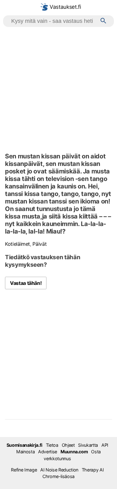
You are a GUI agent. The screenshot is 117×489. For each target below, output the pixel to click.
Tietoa (52, 445)
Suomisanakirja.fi (24, 445)
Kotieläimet (17, 244)
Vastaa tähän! (25, 283)
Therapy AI (93, 469)
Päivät (39, 244)
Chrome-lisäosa (58, 476)
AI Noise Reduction (59, 469)
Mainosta (25, 451)
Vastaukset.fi (64, 7)
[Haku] (103, 21)
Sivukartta (88, 445)
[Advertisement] (58, 88)
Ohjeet (68, 445)
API (104, 445)
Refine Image (24, 469)
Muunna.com (74, 451)
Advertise (47, 451)
